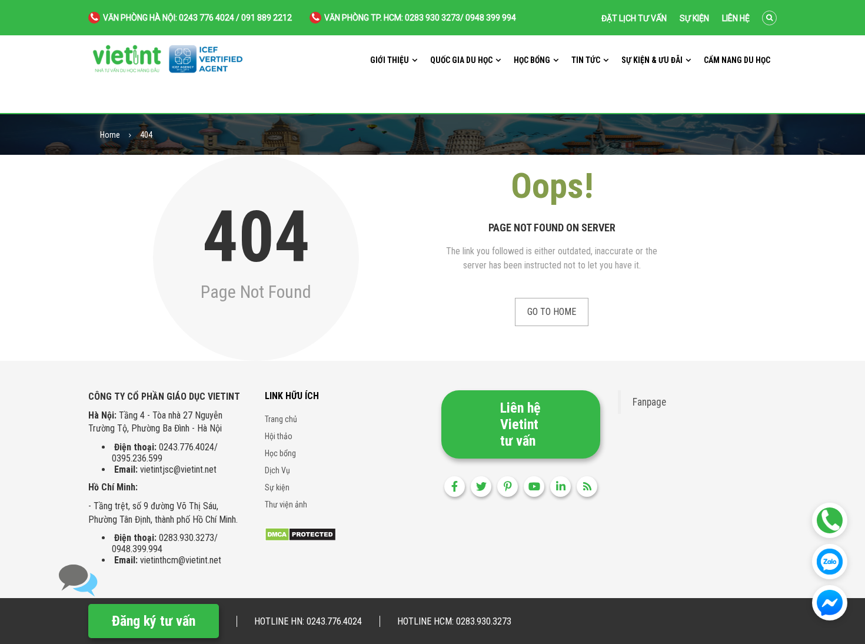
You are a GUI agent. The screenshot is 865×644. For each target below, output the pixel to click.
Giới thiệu (389, 60)
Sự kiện (694, 18)
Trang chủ (281, 419)
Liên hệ (736, 18)
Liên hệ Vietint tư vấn (520, 424)
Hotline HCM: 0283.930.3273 (454, 621)
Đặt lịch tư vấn (634, 18)
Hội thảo (278, 436)
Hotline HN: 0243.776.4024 (308, 621)
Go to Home (551, 311)
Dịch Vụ (277, 470)
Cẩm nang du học (737, 60)
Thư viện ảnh (286, 504)
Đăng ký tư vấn (153, 621)
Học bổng (532, 60)
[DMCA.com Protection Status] (300, 533)
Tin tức (585, 60)
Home (110, 135)
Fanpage (649, 402)
